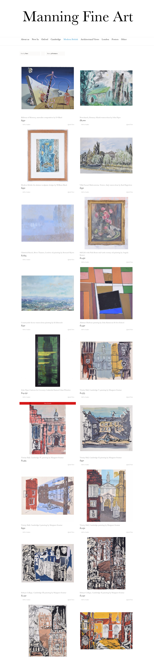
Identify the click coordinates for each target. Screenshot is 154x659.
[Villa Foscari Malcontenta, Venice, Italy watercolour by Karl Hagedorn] (106, 155)
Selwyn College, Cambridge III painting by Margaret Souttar (43, 593)
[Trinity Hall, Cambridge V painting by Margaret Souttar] (106, 360)
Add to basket (26, 124)
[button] (76, 43)
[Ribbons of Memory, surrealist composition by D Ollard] (47, 88)
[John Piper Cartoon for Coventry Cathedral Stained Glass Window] (47, 360)
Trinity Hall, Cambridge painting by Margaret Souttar (100, 525)
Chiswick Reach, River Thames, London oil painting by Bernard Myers (47, 252)
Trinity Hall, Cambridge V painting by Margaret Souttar (101, 390)
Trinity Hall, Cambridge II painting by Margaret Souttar (101, 457)
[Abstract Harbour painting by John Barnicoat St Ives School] (106, 293)
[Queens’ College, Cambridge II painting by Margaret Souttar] (106, 631)
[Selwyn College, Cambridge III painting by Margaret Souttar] (47, 563)
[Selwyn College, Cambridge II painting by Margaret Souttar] (106, 563)
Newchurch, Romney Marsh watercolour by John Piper (100, 117)
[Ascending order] (43, 53)
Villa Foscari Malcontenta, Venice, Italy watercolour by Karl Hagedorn (106, 185)
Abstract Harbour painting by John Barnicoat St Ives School (102, 323)
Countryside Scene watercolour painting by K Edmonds (42, 323)
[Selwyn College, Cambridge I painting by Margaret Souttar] (47, 631)
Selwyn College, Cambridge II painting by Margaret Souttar (102, 593)
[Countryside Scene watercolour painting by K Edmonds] (47, 293)
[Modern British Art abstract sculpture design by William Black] (47, 155)
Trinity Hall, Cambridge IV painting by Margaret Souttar (42, 457)
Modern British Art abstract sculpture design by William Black (44, 185)
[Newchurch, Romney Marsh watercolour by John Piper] (106, 88)
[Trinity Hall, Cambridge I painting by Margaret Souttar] (47, 496)
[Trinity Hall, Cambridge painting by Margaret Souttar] (106, 496)
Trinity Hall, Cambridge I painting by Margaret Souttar (41, 525)
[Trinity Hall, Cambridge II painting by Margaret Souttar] (106, 428)
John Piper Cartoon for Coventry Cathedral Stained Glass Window (46, 390)
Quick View (71, 124)
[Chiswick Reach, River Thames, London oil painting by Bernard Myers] (47, 223)
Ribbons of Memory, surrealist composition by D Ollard (41, 117)
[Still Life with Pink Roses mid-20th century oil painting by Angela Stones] (106, 223)
